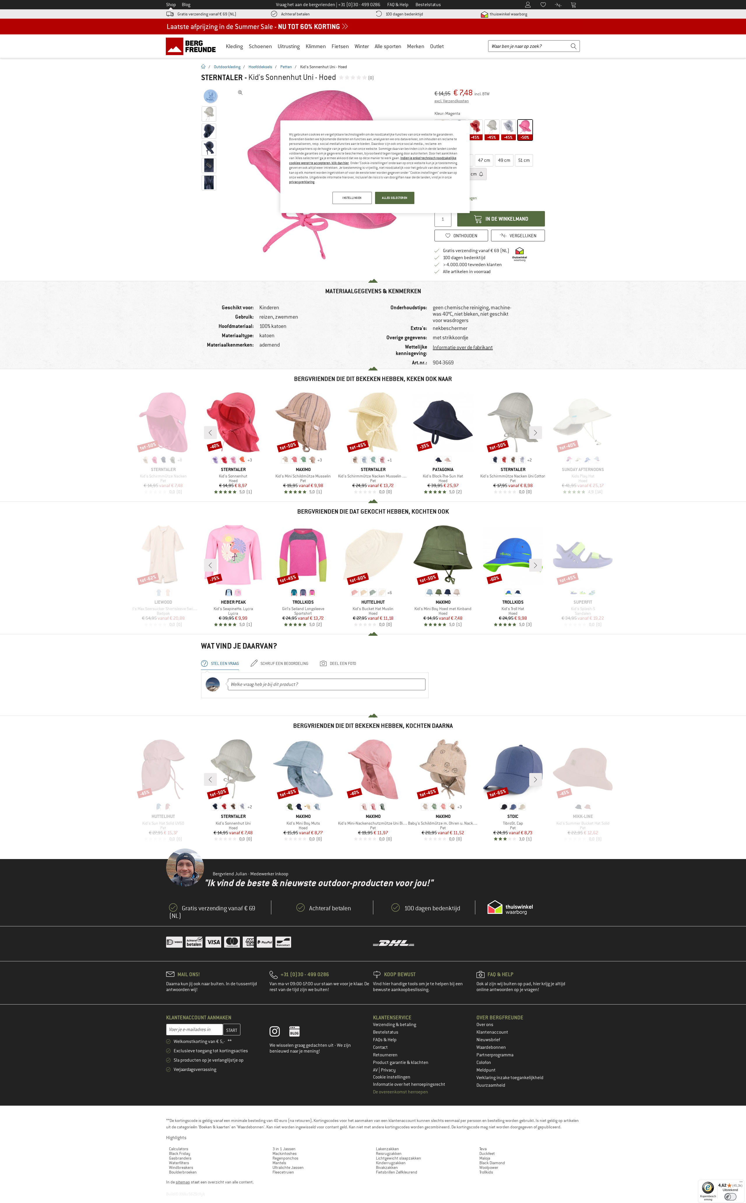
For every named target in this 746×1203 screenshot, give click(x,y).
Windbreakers (181, 1167)
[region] (375, 166)
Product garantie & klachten (400, 1062)
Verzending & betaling (394, 1025)
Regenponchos (285, 1158)
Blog (186, 5)
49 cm (504, 160)
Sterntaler (222, 77)
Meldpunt (486, 1070)
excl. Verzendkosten (451, 100)
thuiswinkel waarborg (508, 14)
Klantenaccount (492, 1032)
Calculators (178, 1148)
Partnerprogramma (494, 1055)
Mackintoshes (284, 1153)
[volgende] (535, 432)
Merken (415, 46)
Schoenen (260, 46)
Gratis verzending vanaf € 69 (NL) (206, 14)
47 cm (484, 160)
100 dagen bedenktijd (404, 14)
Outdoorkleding (227, 66)
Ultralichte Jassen (288, 1167)
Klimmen (316, 46)
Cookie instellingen (391, 1077)
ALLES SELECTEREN (394, 198)
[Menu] (741, 1183)
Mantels (279, 1162)
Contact (380, 1047)
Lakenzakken (387, 1148)
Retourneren (385, 1055)
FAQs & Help (385, 1040)
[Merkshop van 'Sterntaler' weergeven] (210, 96)
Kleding (234, 46)
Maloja (484, 1158)
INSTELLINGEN (352, 198)
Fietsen (340, 46)
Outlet (437, 46)
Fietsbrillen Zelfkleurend (396, 1172)
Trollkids (486, 1172)
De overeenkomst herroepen (400, 1092)
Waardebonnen (491, 1047)
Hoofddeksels (260, 66)
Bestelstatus (385, 1032)
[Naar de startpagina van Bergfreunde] (193, 46)
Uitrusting (289, 46)
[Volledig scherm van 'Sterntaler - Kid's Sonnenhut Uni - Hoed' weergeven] (240, 93)
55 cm (471, 174)
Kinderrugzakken (391, 1162)
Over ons (484, 1025)
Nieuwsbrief (488, 1040)
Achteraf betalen (295, 14)
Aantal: (440, 205)
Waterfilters (179, 1162)
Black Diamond (492, 1162)
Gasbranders (180, 1158)
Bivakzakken (387, 1167)
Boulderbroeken (183, 1172)
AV (376, 1070)
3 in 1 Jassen (283, 1148)
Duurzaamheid (490, 1085)
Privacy (388, 1070)
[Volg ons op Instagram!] (279, 1033)
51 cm (524, 160)
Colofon (483, 1062)
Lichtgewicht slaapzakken (398, 1158)
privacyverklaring (301, 182)
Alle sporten (388, 46)
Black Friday (179, 1153)
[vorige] (210, 432)
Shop (171, 5)
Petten (286, 66)
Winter (362, 46)
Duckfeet (487, 1153)
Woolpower (488, 1167)
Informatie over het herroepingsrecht (409, 1084)
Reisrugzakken (389, 1153)
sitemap (183, 1182)
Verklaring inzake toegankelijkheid (509, 1078)
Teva (483, 1148)
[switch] (730, 1196)
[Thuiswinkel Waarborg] (510, 907)
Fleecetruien (283, 1172)
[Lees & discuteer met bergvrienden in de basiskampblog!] (298, 1033)
